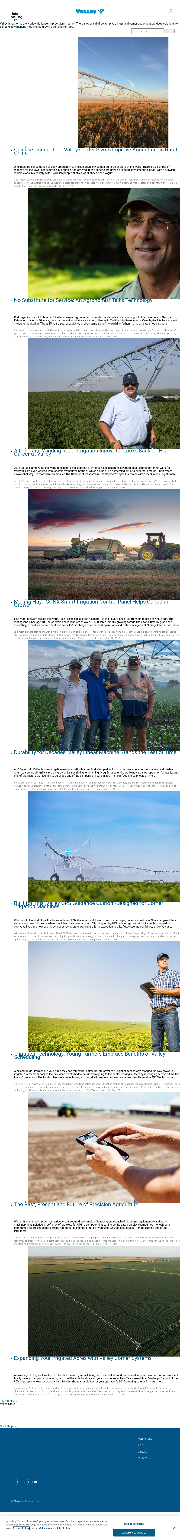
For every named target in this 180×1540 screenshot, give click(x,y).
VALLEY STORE (144, 1439)
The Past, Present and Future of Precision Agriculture (76, 1204)
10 (15, 1400)
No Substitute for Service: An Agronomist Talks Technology (83, 300)
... (18, 1400)
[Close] (174, 1528)
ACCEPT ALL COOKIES (134, 1532)
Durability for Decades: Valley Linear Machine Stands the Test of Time (95, 752)
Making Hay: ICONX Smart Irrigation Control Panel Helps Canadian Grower (92, 603)
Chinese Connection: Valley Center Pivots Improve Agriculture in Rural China (95, 151)
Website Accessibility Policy (54, 1528)
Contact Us (143, 1458)
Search (169, 31)
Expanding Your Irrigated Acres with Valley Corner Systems (83, 1358)
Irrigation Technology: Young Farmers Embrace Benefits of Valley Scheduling (89, 1055)
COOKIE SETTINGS (134, 1524)
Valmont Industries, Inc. (29, 1501)
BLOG (140, 1445)
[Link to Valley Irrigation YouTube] (36, 1482)
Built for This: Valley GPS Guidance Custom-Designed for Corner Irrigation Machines (88, 904)
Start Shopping (9, 1426)
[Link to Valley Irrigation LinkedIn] (25, 1482)
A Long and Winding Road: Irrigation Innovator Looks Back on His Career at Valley (90, 452)
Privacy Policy (21, 1528)
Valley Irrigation (16, 26)
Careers (142, 1452)
